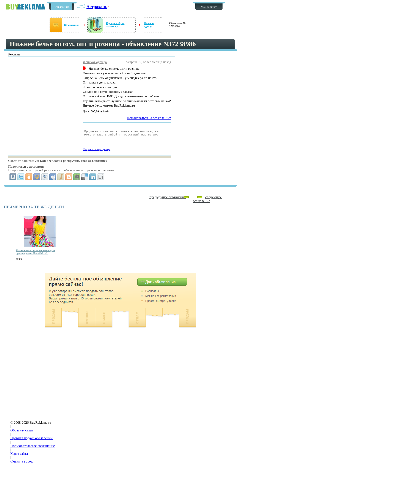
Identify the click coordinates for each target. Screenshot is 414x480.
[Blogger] (69, 176)
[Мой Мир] (37, 176)
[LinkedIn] (93, 176)
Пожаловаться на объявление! (149, 118)
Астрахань (96, 6)
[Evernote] (77, 176)
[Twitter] (21, 176)
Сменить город (21, 461)
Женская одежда (149, 25)
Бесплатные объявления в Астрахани (25, 6)
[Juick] (61, 176)
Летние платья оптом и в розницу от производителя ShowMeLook (35, 252)
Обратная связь (21, 430)
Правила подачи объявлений (31, 438)
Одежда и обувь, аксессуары (115, 25)
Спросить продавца (96, 149)
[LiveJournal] (45, 176)
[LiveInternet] (101, 176)
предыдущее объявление (167, 197)
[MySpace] (53, 176)
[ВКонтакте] (13, 176)
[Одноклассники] (29, 176)
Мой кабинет (209, 6)
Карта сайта (19, 453)
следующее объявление (207, 199)
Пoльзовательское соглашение (32, 446)
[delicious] (85, 176)
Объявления (62, 6)
